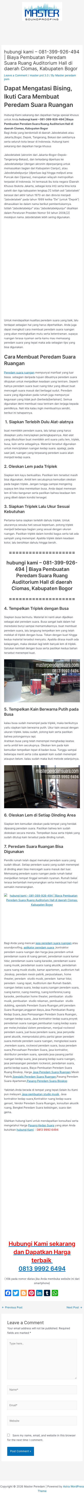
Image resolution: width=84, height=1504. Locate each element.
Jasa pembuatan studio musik (40, 1094)
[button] (42, 28)
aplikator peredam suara (39, 947)
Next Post (74, 1307)
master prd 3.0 (39, 75)
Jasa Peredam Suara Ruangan (52, 1072)
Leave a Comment (15, 75)
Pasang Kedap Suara (41, 1125)
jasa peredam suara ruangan (53, 943)
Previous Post (12, 1307)
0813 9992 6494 (42, 1268)
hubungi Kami (25, 1129)
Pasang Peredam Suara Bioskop (47, 1081)
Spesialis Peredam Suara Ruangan (34, 1076)
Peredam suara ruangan (19, 372)
